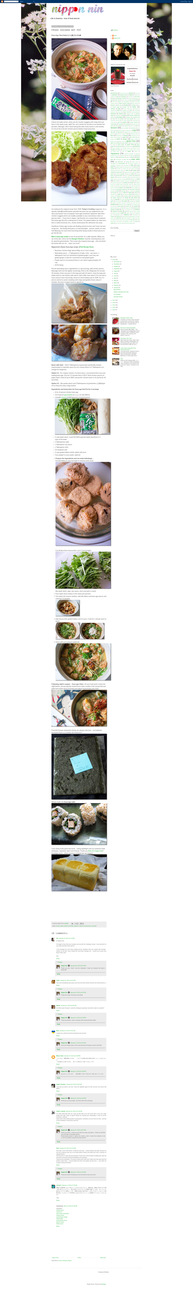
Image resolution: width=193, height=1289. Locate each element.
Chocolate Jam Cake (126, 338)
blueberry (113, 105)
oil (137, 168)
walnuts (118, 216)
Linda (57, 980)
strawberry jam (121, 204)
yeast (136, 221)
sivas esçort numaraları (62, 1213)
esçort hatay (59, 1218)
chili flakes (117, 115)
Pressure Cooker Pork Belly (127, 327)
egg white (113, 132)
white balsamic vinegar (129, 218)
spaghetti (132, 201)
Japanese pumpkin (128, 153)
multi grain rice (127, 167)
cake (119, 108)
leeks (127, 157)
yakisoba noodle (128, 221)
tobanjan (113, 209)
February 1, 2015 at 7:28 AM (69, 1185)
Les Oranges (117, 294)
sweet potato (120, 206)
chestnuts (113, 113)
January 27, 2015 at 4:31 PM (78, 1172)
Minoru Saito (59, 1056)
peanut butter (119, 175)
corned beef (135, 120)
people (136, 175)
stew (129, 202)
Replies (60, 962)
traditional (114, 211)
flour (112, 135)
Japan (135, 151)
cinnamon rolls (136, 117)
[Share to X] (79, 924)
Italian (129, 151)
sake (124, 192)
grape (132, 143)
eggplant (126, 132)
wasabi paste (125, 216)
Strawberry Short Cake (126, 318)
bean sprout (124, 100)
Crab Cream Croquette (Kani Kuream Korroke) (128, 348)
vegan (122, 213)
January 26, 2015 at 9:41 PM (78, 992)
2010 (113, 309)
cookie (124, 120)
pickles (112, 179)
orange (112, 172)
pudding (125, 182)
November (117, 264)
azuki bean (137, 96)
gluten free (131, 141)
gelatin (118, 139)
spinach (138, 201)
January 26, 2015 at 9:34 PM (78, 965)
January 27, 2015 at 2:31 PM (78, 1043)
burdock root (126, 107)
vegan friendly (129, 213)
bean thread (132, 100)
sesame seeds (127, 196)
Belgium (119, 101)
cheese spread (134, 112)
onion (135, 170)
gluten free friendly (68, 926)
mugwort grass (119, 167)
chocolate (119, 117)
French (125, 135)
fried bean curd (134, 135)
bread (126, 105)
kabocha (122, 155)
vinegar (112, 216)
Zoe (57, 938)
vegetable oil (118, 214)
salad (129, 192)
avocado (130, 96)
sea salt (124, 194)
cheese (119, 112)
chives (112, 117)
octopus (132, 168)
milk (131, 165)
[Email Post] (72, 923)
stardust (58, 1185)
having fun (135, 148)
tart (122, 208)
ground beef (119, 146)
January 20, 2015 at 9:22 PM (68, 980)
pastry (132, 174)
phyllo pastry (127, 177)
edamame (128, 130)
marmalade (113, 163)
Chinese (124, 115)
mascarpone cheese (133, 163)
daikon (62, 926)
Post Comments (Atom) (65, 1260)
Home (79, 1257)
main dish (94, 926)
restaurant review (133, 189)
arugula (112, 96)
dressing (133, 128)
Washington (132, 216)
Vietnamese (135, 214)
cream (124, 122)
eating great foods (119, 130)
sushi (113, 206)
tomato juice (130, 209)
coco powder (120, 118)
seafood (130, 194)
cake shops (127, 108)
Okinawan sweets (115, 170)
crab (118, 122)
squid (124, 202)
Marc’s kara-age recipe (60, 236)
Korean (122, 157)
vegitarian (126, 214)
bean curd (117, 100)
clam (113, 118)
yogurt (112, 223)
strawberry (113, 204)
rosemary (137, 191)
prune (120, 182)
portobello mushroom (125, 180)
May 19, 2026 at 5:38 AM (70, 1206)
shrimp (126, 197)
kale (127, 155)
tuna (126, 211)
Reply (58, 958)
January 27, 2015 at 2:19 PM (78, 1017)
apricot (136, 94)
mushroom (135, 167)
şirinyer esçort (60, 1222)
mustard (113, 168)
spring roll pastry (117, 202)
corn (129, 120)
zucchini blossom (129, 223)
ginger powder (134, 139)
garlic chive (132, 137)
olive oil (128, 170)
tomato (123, 209)
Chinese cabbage (133, 115)
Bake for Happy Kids (95, 851)
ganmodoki (68, 395)
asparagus (123, 96)
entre (112, 133)
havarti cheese (126, 148)
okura (122, 170)
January (116, 287)
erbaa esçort (59, 1223)
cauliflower (124, 110)
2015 (113, 259)
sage (120, 192)
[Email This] (75, 924)
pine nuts (121, 179)
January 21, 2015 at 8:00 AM (68, 1005)
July (115, 273)
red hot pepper (134, 187)
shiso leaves (136, 196)
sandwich (113, 194)
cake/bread (135, 108)
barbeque (136, 98)
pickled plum (135, 177)
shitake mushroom (117, 197)
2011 (113, 307)
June (115, 276)
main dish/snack (119, 161)
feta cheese (122, 133)
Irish (123, 151)
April (115, 280)
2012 (113, 305)
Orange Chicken (77, 239)
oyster (133, 172)
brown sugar (116, 107)
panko (117, 174)
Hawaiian (113, 149)
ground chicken (127, 146)
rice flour (123, 191)
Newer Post (55, 1257)
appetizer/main (123, 94)
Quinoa (127, 186)
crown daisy (114, 124)
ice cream (137, 149)
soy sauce (124, 201)
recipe (127, 187)
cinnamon (128, 117)
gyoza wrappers (116, 148)
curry (112, 125)
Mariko (58, 1005)
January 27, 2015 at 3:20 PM (78, 1098)
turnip (130, 211)
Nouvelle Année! (118, 296)
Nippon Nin (64, 965)
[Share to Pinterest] (83, 924)
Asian (117, 96)
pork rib (116, 180)
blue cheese (135, 103)
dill (122, 128)
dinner (126, 128)
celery (130, 110)
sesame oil (119, 196)
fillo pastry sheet (134, 133)
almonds (131, 93)
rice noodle (130, 191)
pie (116, 179)
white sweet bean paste (122, 219)
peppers (113, 177)
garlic (124, 137)
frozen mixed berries (115, 137)
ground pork (136, 146)
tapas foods (113, 208)
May (115, 278)
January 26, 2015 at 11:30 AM (68, 1148)
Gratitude (137, 143)
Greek (113, 144)
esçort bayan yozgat (61, 1217)
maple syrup (135, 161)
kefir (131, 155)
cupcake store (135, 124)
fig (127, 133)
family (116, 133)
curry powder (118, 125)
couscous (113, 122)
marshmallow (121, 163)
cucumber (121, 124)
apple (131, 95)
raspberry (121, 187)
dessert (114, 128)
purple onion (128, 184)
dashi (136, 125)
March (116, 283)
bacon (113, 98)
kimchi (136, 155)
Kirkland (112, 157)
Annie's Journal (60, 1111)
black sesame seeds (124, 103)
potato (133, 180)
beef (138, 100)
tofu (118, 209)
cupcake (127, 124)
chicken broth (130, 113)
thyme (136, 208)
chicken (58, 926)
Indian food (116, 151)
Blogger (104, 1284)
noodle (118, 168)
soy (135, 199)
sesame (112, 196)
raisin (132, 186)
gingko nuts (113, 141)
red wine (113, 189)
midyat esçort (60, 1210)
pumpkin (131, 182)
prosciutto (114, 182)
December (117, 261)
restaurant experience (122, 189)
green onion (130, 144)
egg (134, 130)
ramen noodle (114, 187)
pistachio (128, 179)
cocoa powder (129, 118)
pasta (127, 174)
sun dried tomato (136, 204)
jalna (57, 1030)
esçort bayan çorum (61, 1220)
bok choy (119, 105)
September (117, 268)
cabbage (113, 108)
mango (127, 161)
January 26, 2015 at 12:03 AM (74, 1111)
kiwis (117, 157)
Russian (114, 192)
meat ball (125, 165)
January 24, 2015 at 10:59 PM (72, 1056)
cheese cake (126, 112)
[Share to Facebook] (81, 924)
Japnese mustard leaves (85, 926)
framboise (119, 135)
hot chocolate (130, 149)
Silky (121, 359)
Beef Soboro (117, 289)
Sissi (57, 1148)
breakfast (133, 105)
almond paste (123, 93)
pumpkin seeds (119, 184)
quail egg (122, 186)
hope (123, 149)
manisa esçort (60, 1215)
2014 (113, 300)
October (116, 266)
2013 (113, 302)
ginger (125, 139)
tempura (127, 208)
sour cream (129, 199)
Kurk (115, 35)
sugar (128, 204)
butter (134, 107)
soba (112, 199)
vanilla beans (115, 213)
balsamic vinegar (122, 98)
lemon (132, 157)
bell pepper (126, 101)
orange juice (119, 172)
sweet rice (128, 206)
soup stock (122, 199)
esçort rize (59, 1212)
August (116, 271)
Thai (132, 208)
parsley (122, 174)
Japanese (76, 926)
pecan (130, 175)
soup (116, 199)
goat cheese (125, 143)
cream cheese (134, 122)
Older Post (103, 1257)
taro (119, 208)
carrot (118, 110)
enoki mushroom (134, 132)
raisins (136, 186)
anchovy (138, 93)
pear (126, 175)
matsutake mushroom (116, 165)
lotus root (126, 159)
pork (138, 179)
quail (116, 186)
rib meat (112, 191)
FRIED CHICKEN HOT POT (121, 292)
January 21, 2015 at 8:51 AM (67, 1030)
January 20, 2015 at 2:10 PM (67, 938)
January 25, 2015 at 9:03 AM (74, 1084)
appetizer (114, 95)
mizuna (64, 397)
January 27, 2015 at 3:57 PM (78, 1130)
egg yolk (120, 132)
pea (137, 174)
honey (118, 149)
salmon (136, 192)
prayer (138, 180)
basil (112, 100)
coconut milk (118, 120)
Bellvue (133, 101)
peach (112, 175)
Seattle (136, 194)
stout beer (135, 202)
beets (114, 101)
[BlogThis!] (77, 924)
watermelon (118, 218)
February (116, 285)
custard (126, 125)
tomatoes (137, 209)
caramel (112, 110)
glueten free (121, 141)
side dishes (134, 197)
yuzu (117, 223)
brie (139, 105)
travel (120, 211)
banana (130, 98)
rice (117, 191)
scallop (118, 194)
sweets (136, 206)
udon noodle (137, 211)
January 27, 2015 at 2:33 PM (78, 1071)
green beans (121, 144)
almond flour (114, 93)
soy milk (118, 201)
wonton (120, 221)
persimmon (119, 177)
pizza (133, 179)
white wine (132, 219)
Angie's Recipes (61, 1084)
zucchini (121, 223)
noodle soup (126, 168)
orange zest (127, 172)
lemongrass (118, 159)
